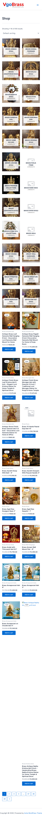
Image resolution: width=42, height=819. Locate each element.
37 (28, 794)
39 (4, 799)
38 (33, 794)
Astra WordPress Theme (33, 813)
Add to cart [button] (9, 349)
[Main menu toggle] (38, 5)
